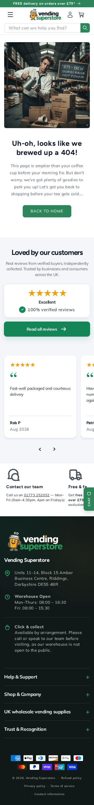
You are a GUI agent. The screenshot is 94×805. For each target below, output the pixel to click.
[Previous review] (39, 449)
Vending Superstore (40, 778)
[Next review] (54, 449)
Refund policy (71, 778)
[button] (10, 14)
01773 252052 (37, 495)
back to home (47, 211)
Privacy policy (34, 786)
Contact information (49, 794)
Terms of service (62, 786)
